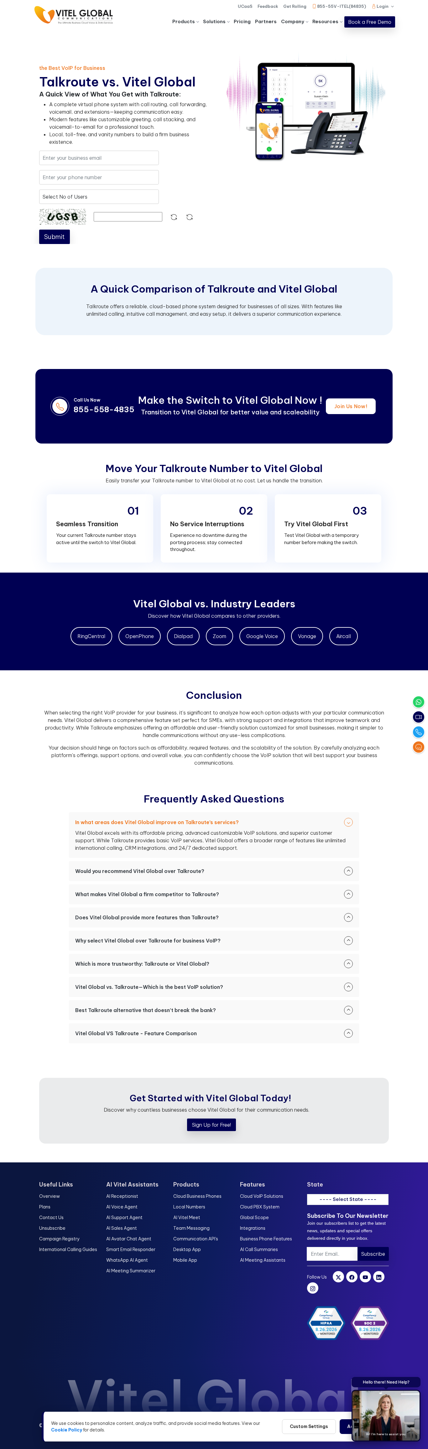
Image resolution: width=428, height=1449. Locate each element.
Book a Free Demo (369, 22)
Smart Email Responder (130, 1249)
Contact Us (51, 1217)
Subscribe (373, 1254)
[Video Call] (418, 717)
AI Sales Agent (121, 1228)
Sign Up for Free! (211, 1125)
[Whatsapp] (418, 702)
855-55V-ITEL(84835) (341, 6)
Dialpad (183, 636)
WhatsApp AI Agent (127, 1260)
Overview (49, 1196)
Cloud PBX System (259, 1207)
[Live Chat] (418, 747)
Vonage (307, 636)
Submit (54, 237)
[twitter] (338, 1276)
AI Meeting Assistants (262, 1260)
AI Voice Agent (122, 1207)
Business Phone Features (266, 1239)
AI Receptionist (122, 1196)
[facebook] (352, 1276)
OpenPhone (139, 636)
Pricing (242, 21)
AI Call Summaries (259, 1249)
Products (183, 21)
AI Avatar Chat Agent (128, 1239)
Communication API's (195, 1239)
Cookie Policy (66, 1430)
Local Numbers (189, 1207)
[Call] (418, 732)
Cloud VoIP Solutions (261, 1196)
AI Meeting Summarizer (130, 1271)
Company (292, 21)
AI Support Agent (124, 1217)
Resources (325, 21)
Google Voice (262, 636)
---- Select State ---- (348, 1199)
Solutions (214, 21)
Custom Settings (309, 1426)
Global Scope (254, 1217)
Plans (44, 1207)
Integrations (252, 1228)
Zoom (219, 636)
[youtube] (365, 1276)
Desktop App (187, 1249)
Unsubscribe (52, 1228)
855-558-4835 (104, 409)
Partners (266, 21)
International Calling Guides (68, 1249)
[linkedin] (378, 1276)
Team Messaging (191, 1228)
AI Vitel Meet (186, 1217)
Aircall (343, 636)
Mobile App (185, 1260)
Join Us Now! (350, 406)
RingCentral (91, 636)
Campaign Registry (59, 1239)
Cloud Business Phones (197, 1196)
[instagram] (312, 1288)
